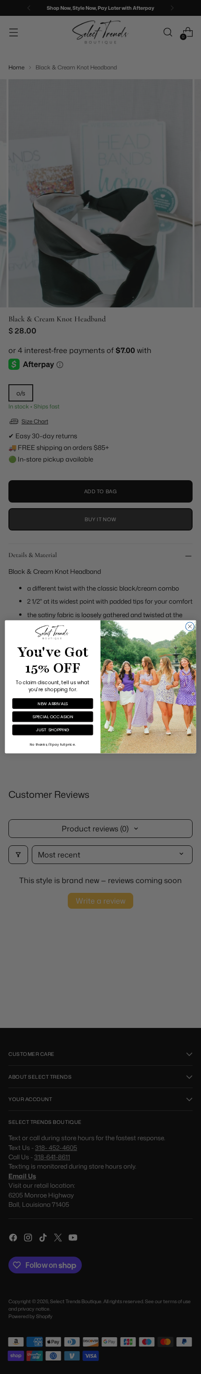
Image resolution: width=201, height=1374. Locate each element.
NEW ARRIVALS (52, 704)
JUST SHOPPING (53, 730)
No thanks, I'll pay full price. (52, 744)
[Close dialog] (190, 626)
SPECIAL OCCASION (52, 717)
